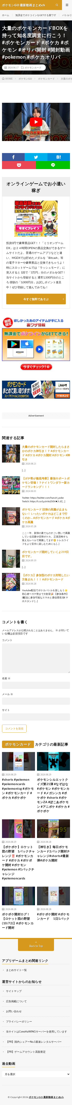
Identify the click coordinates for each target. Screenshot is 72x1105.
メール (7, 694)
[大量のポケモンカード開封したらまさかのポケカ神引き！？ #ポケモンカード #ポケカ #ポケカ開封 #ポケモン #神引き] (11, 454)
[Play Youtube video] (36, 122)
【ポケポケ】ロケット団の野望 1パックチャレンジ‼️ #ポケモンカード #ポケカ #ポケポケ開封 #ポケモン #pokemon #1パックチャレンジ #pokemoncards (18, 862)
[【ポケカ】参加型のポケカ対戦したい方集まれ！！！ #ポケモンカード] (11, 582)
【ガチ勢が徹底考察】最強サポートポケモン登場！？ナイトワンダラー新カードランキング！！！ (46, 482)
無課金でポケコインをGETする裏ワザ (35, 15)
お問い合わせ (14, 1011)
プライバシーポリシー (19, 1021)
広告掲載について (16, 1001)
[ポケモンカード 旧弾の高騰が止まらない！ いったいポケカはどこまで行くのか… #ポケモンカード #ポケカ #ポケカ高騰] (11, 516)
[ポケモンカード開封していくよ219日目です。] (11, 559)
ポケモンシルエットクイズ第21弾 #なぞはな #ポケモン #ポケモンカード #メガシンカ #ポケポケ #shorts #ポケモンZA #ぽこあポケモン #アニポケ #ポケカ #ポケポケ (53, 795)
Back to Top (36, 946)
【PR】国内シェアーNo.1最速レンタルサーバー (34, 1041)
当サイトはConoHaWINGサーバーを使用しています (36, 1031)
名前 (6, 678)
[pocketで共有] (19, 165)
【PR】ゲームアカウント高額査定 (26, 1051)
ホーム (5, 15)
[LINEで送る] (53, 165)
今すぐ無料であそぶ (36, 299)
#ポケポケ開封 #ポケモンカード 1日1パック (53, 916)
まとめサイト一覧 (16, 970)
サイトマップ (14, 991)
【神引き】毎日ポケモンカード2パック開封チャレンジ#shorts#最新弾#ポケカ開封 (53, 853)
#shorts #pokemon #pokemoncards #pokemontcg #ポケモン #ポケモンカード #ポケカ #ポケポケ (18, 788)
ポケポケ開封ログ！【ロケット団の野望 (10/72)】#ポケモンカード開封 (18, 921)
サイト (6, 710)
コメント (7, 640)
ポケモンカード (33, 67)
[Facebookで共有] (13, 157)
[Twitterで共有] (36, 157)
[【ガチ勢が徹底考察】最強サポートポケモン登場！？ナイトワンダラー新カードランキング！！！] (11, 485)
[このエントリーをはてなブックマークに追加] (58, 157)
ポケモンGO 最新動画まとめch (46, 1097)
